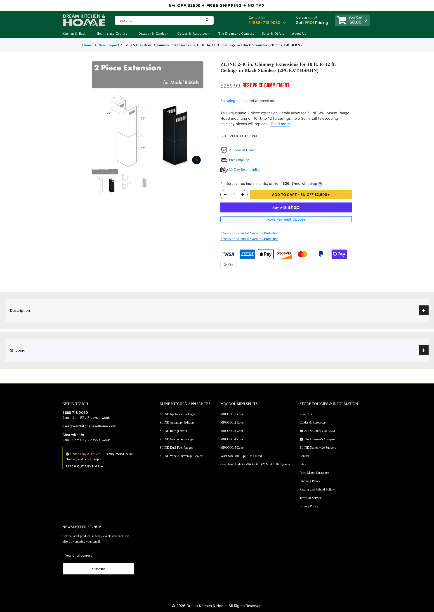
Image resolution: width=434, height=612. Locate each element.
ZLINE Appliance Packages (177, 414)
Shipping (227, 100)
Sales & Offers (273, 33)
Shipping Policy (310, 481)
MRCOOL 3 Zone (231, 431)
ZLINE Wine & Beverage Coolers (181, 456)
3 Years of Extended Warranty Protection (249, 233)
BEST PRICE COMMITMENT (266, 85)
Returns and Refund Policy (317, 489)
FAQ (303, 464)
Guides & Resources (192, 33)
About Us (299, 33)
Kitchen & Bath (74, 33)
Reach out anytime (82, 466)
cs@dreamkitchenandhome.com (89, 426)
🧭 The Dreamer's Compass (317, 439)
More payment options (286, 219)
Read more (280, 123)
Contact (304, 456)
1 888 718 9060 (75, 412)
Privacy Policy (309, 506)
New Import (108, 45)
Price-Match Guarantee (314, 472)
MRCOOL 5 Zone (231, 447)
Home (87, 45)
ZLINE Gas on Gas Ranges (177, 439)
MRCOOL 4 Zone (231, 439)
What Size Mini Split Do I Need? (241, 456)
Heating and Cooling (112, 33)
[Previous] (83, 114)
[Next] (212, 114)
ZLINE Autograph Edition (177, 422)
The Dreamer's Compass (236, 33)
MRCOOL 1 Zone (231, 414)
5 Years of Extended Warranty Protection (249, 239)
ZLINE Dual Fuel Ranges (176, 447)
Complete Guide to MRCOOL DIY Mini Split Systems (255, 464)
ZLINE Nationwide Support (318, 447)
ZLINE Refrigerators (173, 431)
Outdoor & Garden (152, 33)
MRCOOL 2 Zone (231, 422)
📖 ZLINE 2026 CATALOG (318, 431)
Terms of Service (310, 498)
